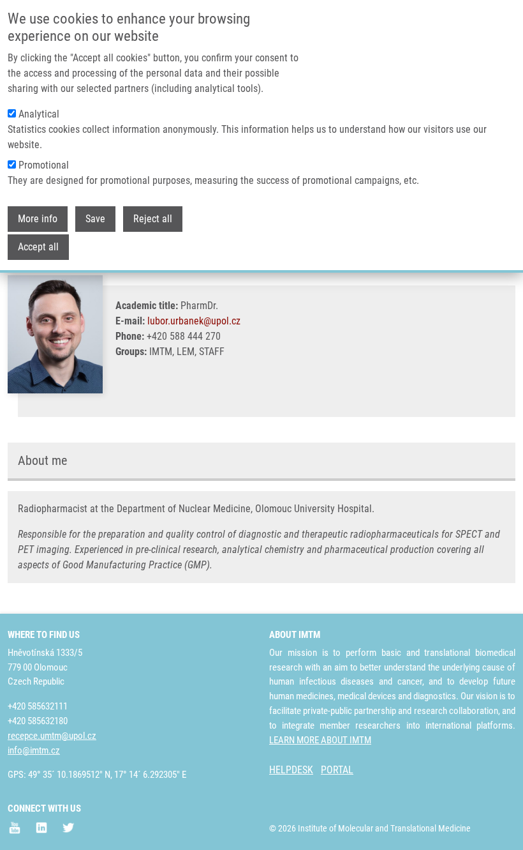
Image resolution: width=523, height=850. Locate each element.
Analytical (38, 114)
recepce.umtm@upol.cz (52, 735)
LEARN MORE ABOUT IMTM (320, 740)
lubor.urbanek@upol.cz (193, 321)
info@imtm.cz (34, 750)
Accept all (38, 247)
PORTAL (337, 770)
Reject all (152, 219)
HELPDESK (291, 770)
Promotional (43, 165)
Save (95, 219)
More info (37, 219)
